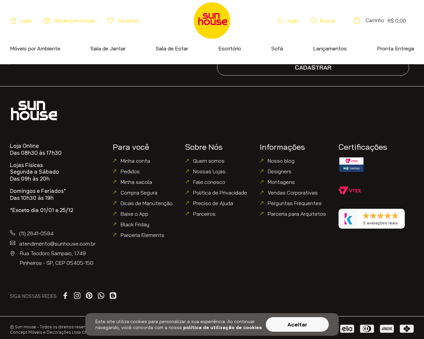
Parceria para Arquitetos (297, 213)
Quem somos (209, 160)
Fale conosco (209, 182)
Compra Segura (139, 192)
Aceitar (297, 324)
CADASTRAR (313, 67)
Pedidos (130, 171)
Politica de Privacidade (220, 192)
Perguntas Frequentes (295, 203)
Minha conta (135, 160)
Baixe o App (134, 213)
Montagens (281, 182)
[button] (323, 20)
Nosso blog (281, 160)
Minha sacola (136, 182)
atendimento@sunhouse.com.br (57, 243)
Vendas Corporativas (293, 192)
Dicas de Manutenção (147, 203)
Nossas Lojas (209, 171)
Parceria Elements (142, 235)
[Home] (34, 110)
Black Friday (135, 224)
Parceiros (204, 213)
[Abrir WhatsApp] (408, 322)
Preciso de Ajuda (213, 203)
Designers (280, 171)
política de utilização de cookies (222, 327)
